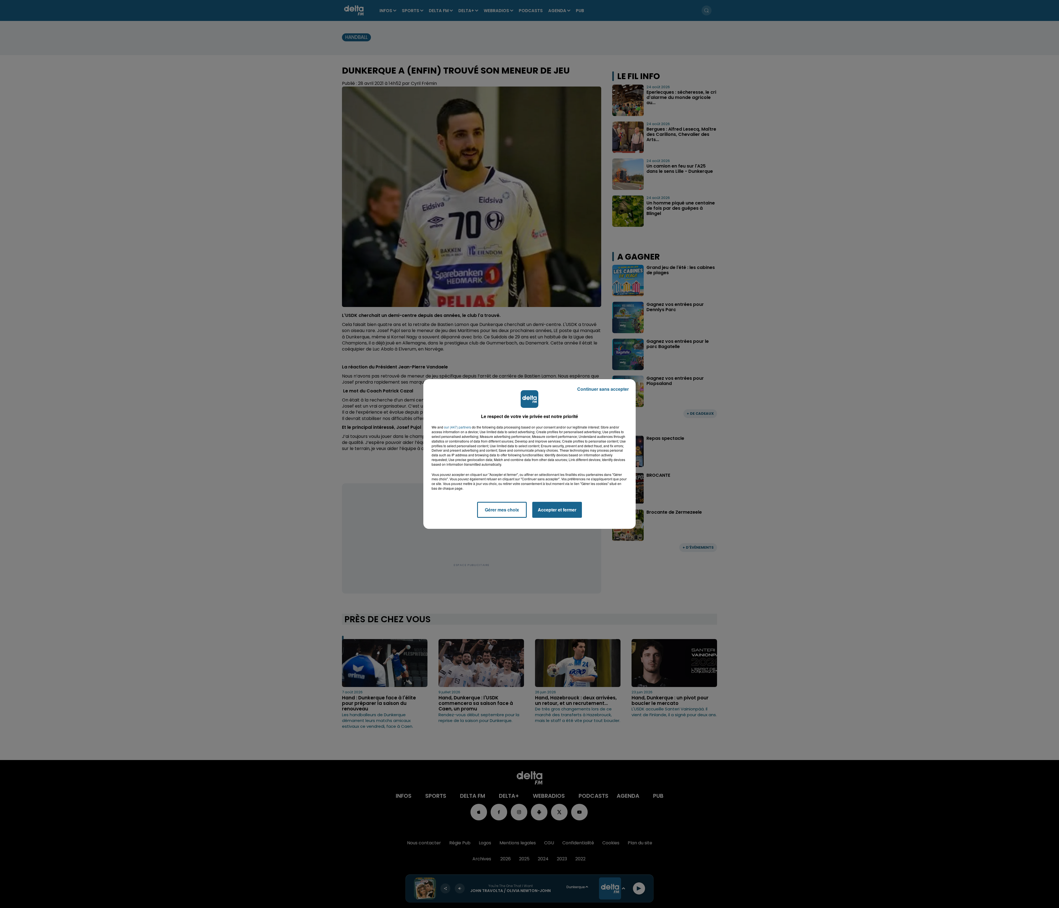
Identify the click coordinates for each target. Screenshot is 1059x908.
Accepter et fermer (557, 509)
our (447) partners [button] (457, 427)
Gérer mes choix (502, 509)
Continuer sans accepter (603, 389)
